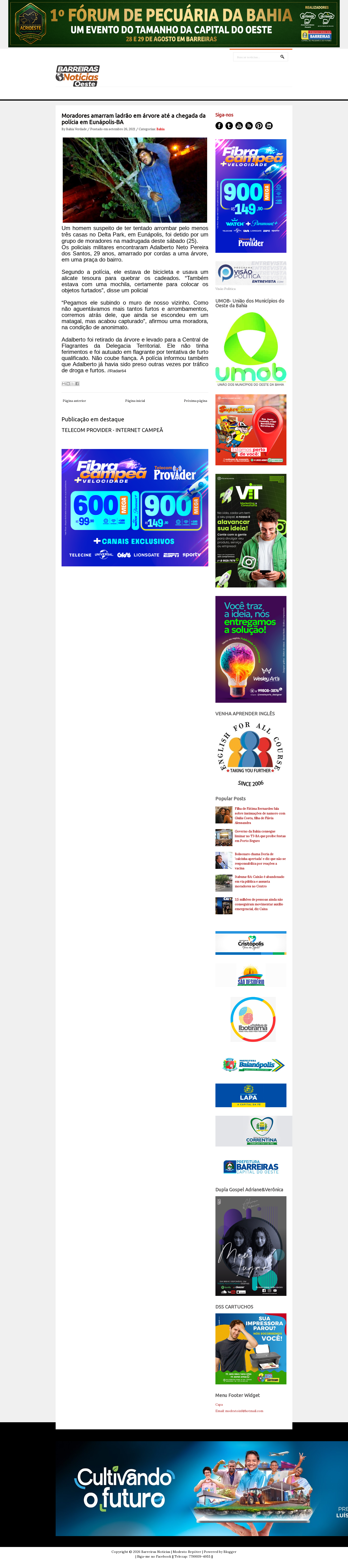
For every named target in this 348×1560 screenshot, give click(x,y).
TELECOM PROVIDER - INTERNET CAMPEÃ (112, 430)
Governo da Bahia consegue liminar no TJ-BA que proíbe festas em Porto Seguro (260, 836)
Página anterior (74, 401)
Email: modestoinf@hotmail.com (239, 1411)
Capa (219, 1405)
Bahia (160, 129)
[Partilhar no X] (72, 383)
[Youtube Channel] (239, 125)
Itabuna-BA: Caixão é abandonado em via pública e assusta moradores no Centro (259, 881)
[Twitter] (229, 125)
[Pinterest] (259, 125)
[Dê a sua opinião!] (68, 383)
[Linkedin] (269, 125)
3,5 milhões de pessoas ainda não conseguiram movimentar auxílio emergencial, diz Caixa (259, 904)
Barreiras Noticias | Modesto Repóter (171, 1552)
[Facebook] (219, 125)
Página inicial (135, 401)
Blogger (229, 1552)
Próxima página (195, 401)
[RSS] (249, 125)
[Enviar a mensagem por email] (63, 383)
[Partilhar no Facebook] (77, 383)
